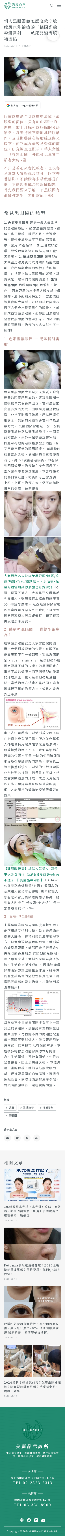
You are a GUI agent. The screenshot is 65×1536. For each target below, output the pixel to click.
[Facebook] (27, 1138)
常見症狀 (26, 46)
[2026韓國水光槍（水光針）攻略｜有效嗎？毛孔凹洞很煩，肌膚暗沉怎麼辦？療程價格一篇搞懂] (32, 1185)
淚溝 (10, 1107)
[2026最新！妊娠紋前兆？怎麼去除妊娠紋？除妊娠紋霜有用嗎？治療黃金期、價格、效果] (32, 1361)
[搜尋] (51, 5)
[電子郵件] (7, 1138)
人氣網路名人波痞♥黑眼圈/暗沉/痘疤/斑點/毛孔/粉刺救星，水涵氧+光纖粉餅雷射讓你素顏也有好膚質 (31, 581)
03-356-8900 (37, 1504)
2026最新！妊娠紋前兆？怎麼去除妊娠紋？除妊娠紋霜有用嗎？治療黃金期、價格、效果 (32, 1386)
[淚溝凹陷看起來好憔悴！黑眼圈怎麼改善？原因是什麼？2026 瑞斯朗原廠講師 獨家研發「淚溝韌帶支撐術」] (32, 1302)
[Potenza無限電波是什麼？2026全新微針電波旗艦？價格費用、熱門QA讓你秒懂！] (32, 1243)
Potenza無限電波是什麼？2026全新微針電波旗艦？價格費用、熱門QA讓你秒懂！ (32, 1269)
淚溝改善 (27, 1107)
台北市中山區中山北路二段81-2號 (32, 1478)
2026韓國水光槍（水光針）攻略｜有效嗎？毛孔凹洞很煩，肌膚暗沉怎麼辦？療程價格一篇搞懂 (32, 1211)
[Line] (17, 1138)
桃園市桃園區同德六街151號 (32, 1500)
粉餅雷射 (47, 1107)
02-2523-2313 (37, 1482)
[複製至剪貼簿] (36, 1138)
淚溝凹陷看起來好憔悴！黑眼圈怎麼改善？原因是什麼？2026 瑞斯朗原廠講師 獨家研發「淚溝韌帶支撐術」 (31, 1328)
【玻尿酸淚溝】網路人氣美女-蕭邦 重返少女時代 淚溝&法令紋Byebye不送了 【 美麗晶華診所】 (31, 874)
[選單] (59, 5)
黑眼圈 (11, 1115)
